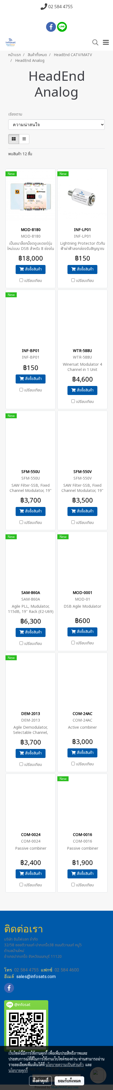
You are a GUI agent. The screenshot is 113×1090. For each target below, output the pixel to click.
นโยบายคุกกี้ (18, 1070)
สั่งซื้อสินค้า (33, 269)
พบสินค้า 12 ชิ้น (20, 154)
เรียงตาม (17, 114)
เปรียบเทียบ (33, 281)
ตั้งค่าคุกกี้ (40, 1080)
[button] (93, 42)
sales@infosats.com (36, 976)
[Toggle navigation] (106, 43)
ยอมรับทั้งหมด (69, 1080)
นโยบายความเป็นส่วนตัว (65, 1064)
